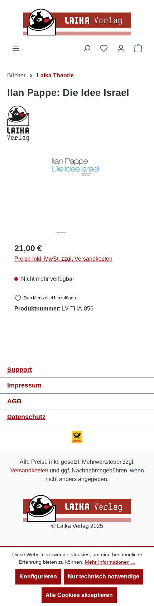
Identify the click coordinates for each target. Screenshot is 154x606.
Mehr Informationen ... (110, 562)
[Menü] (15, 48)
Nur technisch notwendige (103, 576)
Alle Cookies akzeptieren (79, 595)
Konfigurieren (38, 576)
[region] (77, 196)
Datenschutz (26, 416)
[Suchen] (86, 48)
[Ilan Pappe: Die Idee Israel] (77, 196)
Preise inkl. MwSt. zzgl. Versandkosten (63, 259)
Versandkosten (29, 470)
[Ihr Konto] (121, 48)
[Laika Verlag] (77, 123)
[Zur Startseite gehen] (77, 22)
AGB (14, 401)
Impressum (24, 385)
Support (19, 369)
